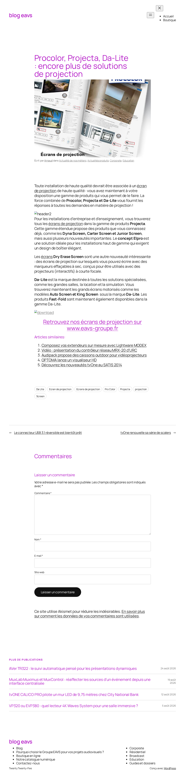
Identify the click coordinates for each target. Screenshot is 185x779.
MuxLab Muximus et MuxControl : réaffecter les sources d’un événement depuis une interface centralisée (79, 681)
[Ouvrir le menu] (150, 15)
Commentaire (43, 493)
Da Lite (40, 389)
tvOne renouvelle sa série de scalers (146, 432)
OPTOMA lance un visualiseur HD (69, 359)
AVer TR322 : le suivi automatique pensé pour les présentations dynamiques (73, 668)
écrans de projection (65, 223)
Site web (39, 572)
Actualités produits (98, 160)
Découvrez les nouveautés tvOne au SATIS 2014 (82, 364)
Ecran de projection (60, 389)
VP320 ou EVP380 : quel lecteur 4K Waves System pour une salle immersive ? (73, 706)
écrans (47, 256)
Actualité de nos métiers (72, 160)
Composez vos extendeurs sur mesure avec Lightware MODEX (94, 345)
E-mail (38, 555)
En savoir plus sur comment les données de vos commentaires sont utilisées (89, 613)
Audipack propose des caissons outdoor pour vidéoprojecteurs (94, 355)
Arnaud (48, 160)
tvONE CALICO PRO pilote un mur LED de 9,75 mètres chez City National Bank (74, 694)
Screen (40, 396)
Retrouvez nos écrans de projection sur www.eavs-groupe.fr (92, 325)
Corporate (115, 160)
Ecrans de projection (88, 389)
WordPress (170, 768)
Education (128, 160)
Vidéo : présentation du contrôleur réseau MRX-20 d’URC (89, 350)
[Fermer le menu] (159, 8)
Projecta (125, 389)
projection (141, 389)
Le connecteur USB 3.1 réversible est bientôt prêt (48, 432)
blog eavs (20, 15)
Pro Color (110, 389)
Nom (37, 539)
